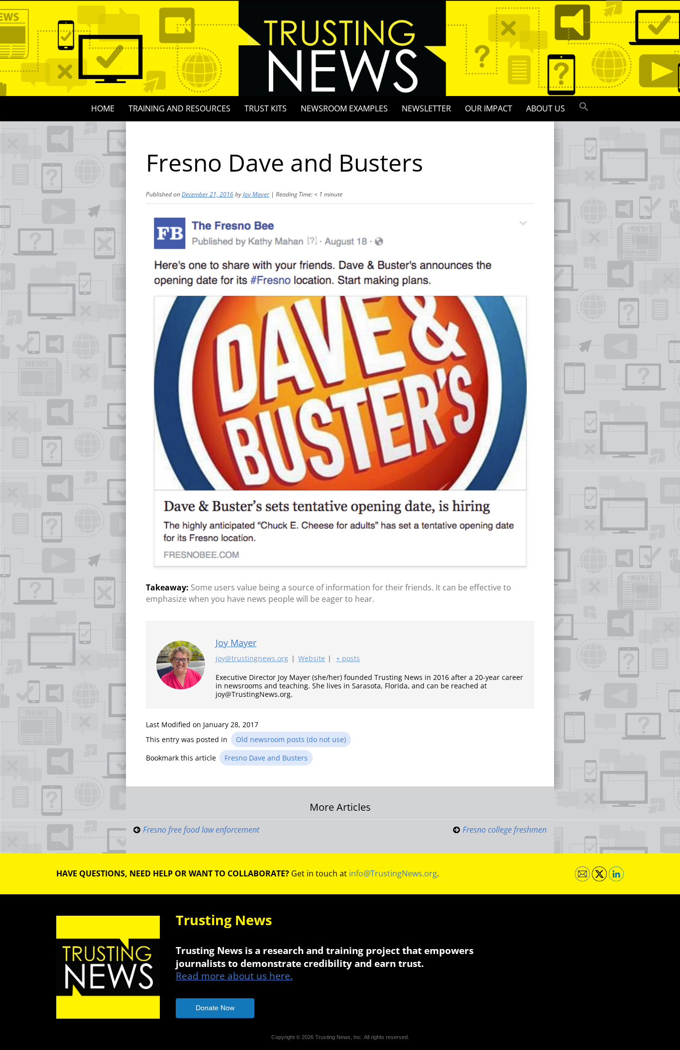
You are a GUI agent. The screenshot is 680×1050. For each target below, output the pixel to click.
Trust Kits (265, 108)
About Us (545, 108)
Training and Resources (179, 108)
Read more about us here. (234, 975)
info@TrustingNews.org (393, 873)
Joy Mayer (256, 194)
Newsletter (426, 108)
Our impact (488, 108)
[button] (584, 106)
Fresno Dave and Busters (266, 758)
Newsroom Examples (344, 108)
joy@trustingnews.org (252, 658)
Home (102, 108)
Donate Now (215, 1008)
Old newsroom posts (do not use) (291, 739)
